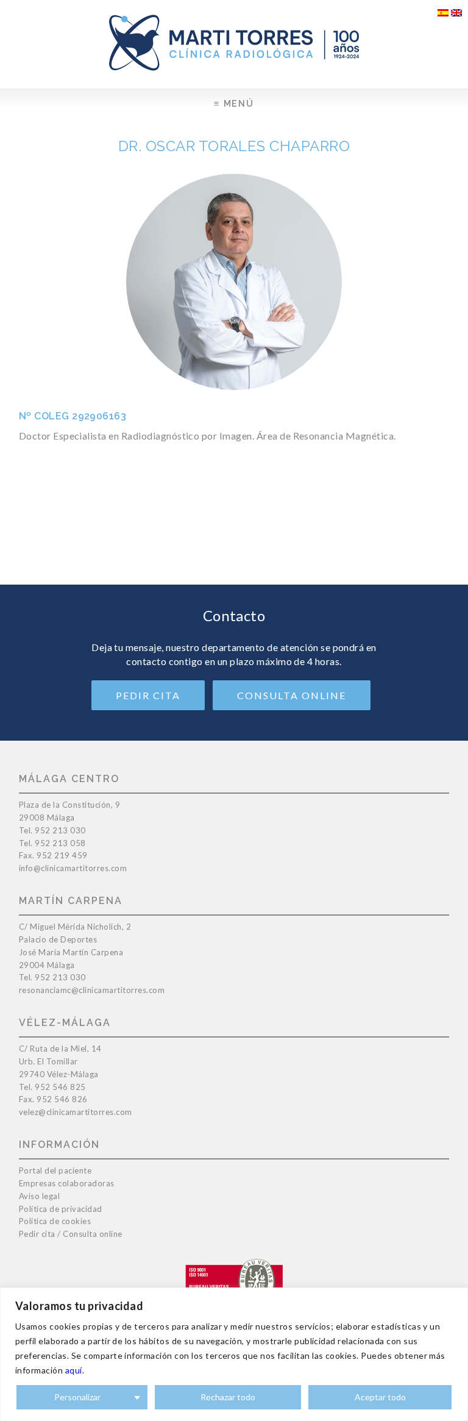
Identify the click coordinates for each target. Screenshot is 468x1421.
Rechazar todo (227, 1397)
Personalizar (77, 1397)
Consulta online (291, 695)
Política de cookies (55, 1221)
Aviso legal (39, 1196)
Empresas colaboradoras (67, 1183)
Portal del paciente (55, 1170)
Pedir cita (148, 695)
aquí (73, 1370)
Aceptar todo (380, 1397)
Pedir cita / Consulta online (70, 1234)
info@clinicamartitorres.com (73, 868)
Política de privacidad (60, 1209)
